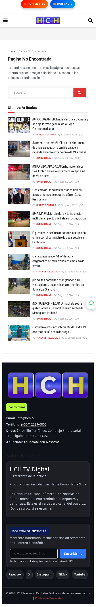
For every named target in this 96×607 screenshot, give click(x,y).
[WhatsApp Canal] (91, 303)
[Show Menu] (5, 20)
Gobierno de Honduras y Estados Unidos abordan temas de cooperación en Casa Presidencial (57, 194)
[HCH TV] (48, 385)
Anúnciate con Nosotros (41, 442)
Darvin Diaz (44, 158)
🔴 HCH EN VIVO (34, 3)
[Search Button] (90, 20)
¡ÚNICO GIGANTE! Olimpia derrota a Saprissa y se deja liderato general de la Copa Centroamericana (60, 124)
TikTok (62, 574)
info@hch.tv (25, 418)
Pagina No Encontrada (32, 51)
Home (11, 51)
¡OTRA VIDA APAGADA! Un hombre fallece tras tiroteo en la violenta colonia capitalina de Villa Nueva (58, 171)
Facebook (15, 574)
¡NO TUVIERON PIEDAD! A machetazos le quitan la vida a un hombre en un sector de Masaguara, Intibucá (57, 308)
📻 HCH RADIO (63, 3)
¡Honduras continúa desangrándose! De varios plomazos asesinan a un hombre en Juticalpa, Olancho (58, 284)
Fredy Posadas (46, 134)
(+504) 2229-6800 (33, 424)
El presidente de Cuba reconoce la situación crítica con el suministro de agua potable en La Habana (59, 237)
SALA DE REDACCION (48, 271)
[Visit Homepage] (48, 20)
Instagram (44, 574)
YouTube (79, 574)
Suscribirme (73, 553)
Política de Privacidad (49, 598)
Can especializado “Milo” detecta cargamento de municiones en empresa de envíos (58, 261)
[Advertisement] (48, 32)
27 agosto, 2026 (68, 134)
